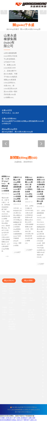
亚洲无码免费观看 (5, 420)
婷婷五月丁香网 (22, 420)
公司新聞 (16, 252)
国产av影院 (30, 420)
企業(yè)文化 (43, 337)
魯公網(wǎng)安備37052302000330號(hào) (24, 407)
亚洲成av (14, 420)
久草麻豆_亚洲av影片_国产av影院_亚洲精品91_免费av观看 (17, 418)
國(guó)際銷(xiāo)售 (28, 281)
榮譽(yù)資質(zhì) (43, 357)
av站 (35, 420)
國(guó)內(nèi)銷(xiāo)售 (9, 281)
